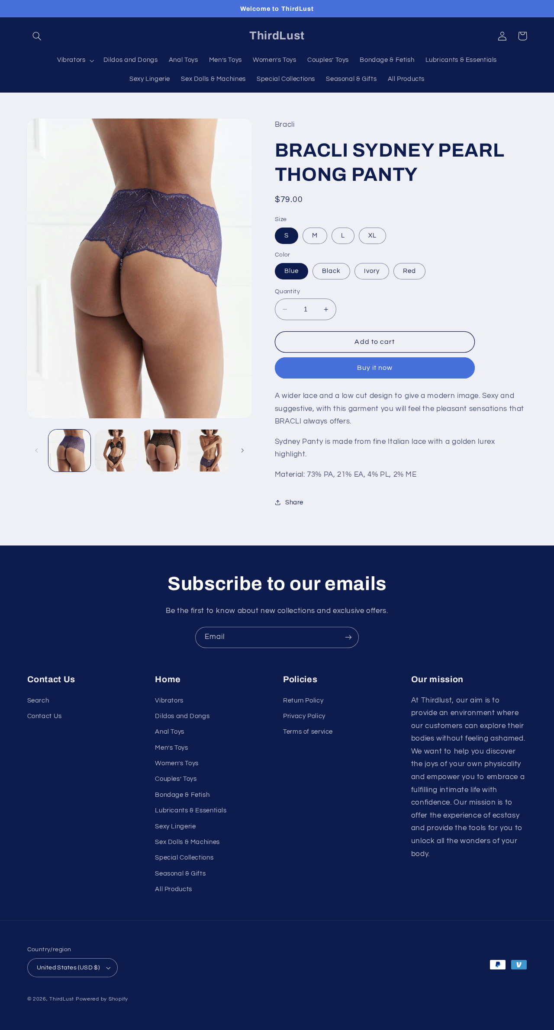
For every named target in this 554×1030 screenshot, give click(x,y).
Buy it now (375, 368)
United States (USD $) (68, 968)
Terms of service (308, 731)
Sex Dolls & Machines (187, 842)
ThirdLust (61, 999)
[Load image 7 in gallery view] (209, 451)
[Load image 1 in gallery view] (69, 451)
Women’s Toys (177, 763)
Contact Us (44, 716)
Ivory (372, 271)
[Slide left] (36, 450)
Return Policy (303, 700)
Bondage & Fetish (182, 795)
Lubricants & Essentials (191, 810)
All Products (173, 889)
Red (409, 271)
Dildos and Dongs (182, 716)
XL (372, 235)
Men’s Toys (171, 747)
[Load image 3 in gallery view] (116, 451)
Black (331, 271)
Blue (291, 271)
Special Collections (184, 857)
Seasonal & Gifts (180, 873)
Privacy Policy (304, 716)
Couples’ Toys (175, 779)
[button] (37, 36)
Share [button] (294, 502)
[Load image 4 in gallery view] (163, 451)
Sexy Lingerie (175, 826)
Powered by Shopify (102, 999)
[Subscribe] (348, 637)
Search (38, 700)
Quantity (287, 292)
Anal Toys (169, 731)
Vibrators (169, 700)
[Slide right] (242, 450)
